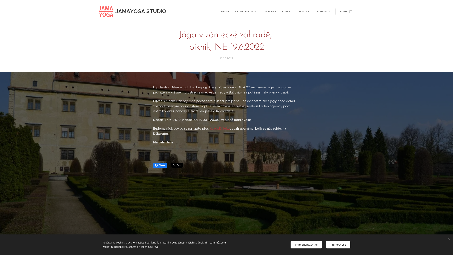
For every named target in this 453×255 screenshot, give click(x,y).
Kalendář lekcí (220, 128)
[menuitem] (225, 11)
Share (162, 165)
